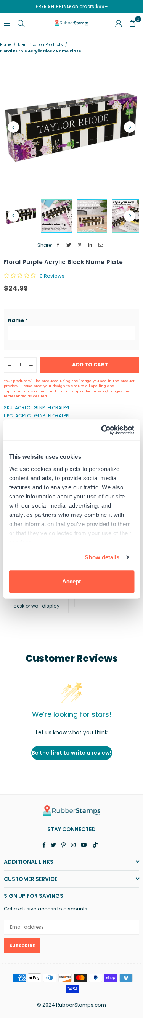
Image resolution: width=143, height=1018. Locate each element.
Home (5, 44)
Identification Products (40, 44)
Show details (102, 557)
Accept (71, 581)
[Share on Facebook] (58, 245)
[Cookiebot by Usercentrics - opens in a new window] (101, 430)
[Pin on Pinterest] (79, 245)
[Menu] (7, 23)
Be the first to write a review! (71, 753)
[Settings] (118, 23)
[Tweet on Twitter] (69, 245)
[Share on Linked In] (90, 245)
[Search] (21, 23)
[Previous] (13, 127)
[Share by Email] (101, 245)
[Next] (129, 127)
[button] (71, 320)
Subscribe (22, 946)
